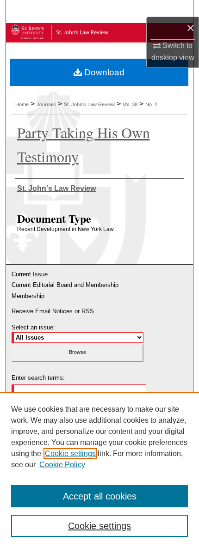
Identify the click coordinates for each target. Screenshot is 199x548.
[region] (99, 470)
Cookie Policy (62, 465)
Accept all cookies (100, 496)
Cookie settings (70, 453)
